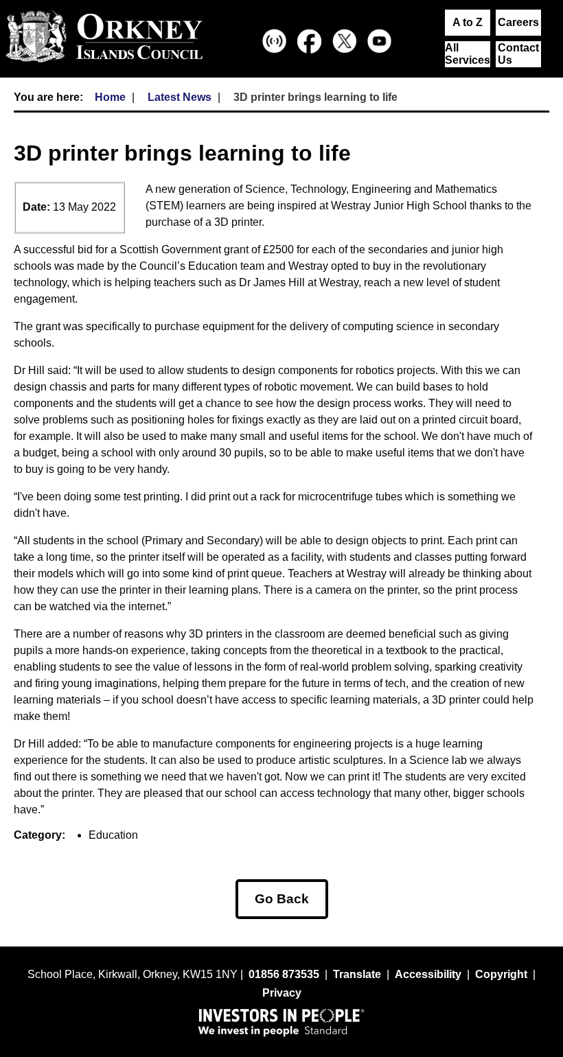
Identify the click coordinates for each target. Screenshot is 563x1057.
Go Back (282, 899)
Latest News (179, 97)
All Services (467, 54)
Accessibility (428, 974)
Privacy (281, 993)
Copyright (501, 974)
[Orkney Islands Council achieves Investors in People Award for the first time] (281, 1022)
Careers (518, 22)
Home (110, 97)
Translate (357, 974)
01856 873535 (284, 974)
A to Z (467, 22)
